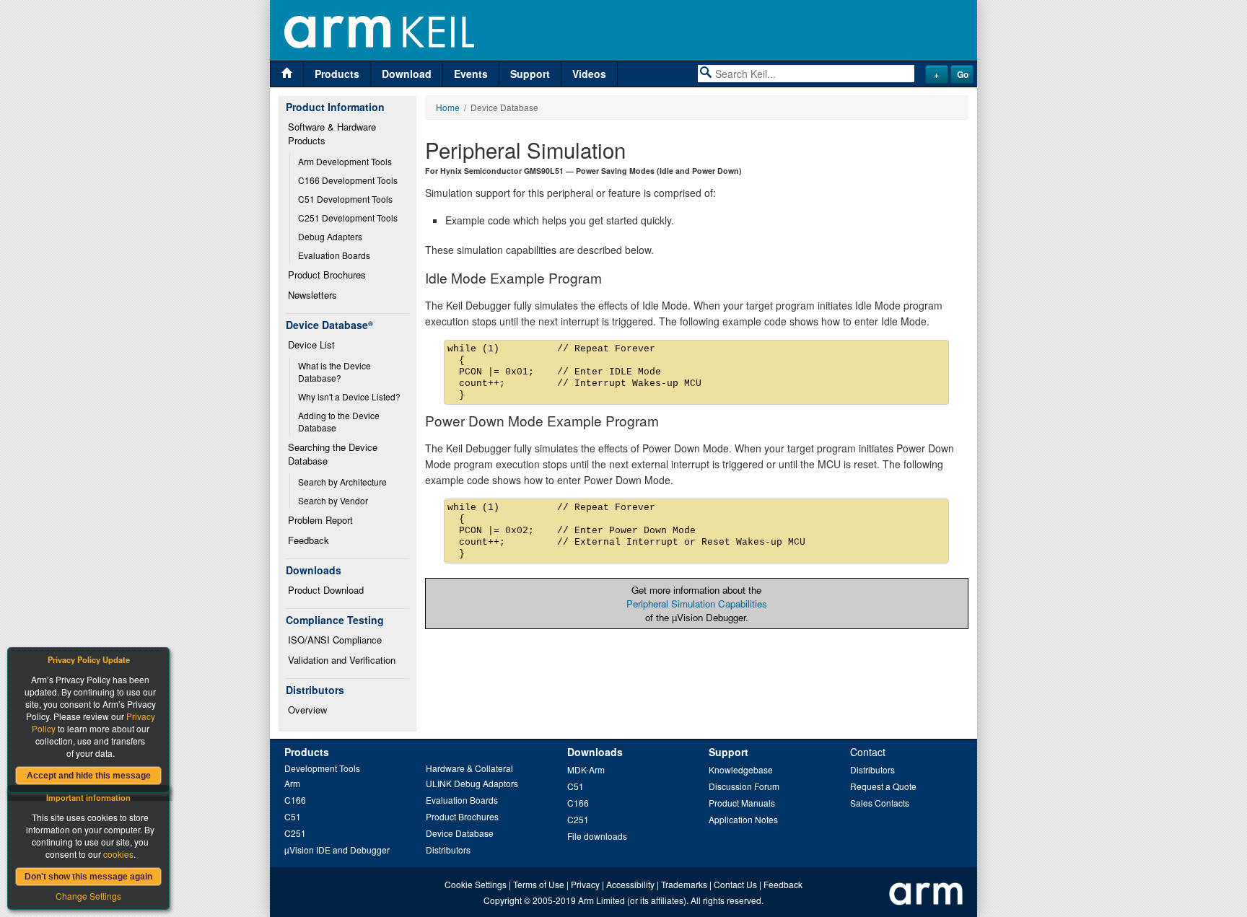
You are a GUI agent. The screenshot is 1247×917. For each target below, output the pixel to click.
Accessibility (630, 884)
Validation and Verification (341, 660)
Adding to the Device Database (340, 421)
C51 (292, 816)
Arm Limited (601, 900)
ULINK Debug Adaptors (472, 783)
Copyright (503, 900)
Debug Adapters (330, 236)
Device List (311, 344)
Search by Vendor (333, 500)
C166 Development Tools (348, 180)
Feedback (308, 540)
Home (448, 107)
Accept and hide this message (89, 776)
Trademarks (684, 884)
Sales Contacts (879, 803)
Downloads (595, 752)
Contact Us (735, 884)
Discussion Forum (744, 786)
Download (407, 73)
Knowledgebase (741, 769)
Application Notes (743, 819)
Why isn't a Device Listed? (349, 396)
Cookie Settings (476, 884)
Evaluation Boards (334, 255)
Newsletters (312, 295)
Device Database (460, 833)
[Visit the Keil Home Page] (287, 74)
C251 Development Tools (348, 217)
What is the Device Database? (335, 371)
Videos (589, 73)
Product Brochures (327, 274)
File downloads (597, 836)
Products (337, 73)
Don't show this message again (88, 877)
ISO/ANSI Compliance (335, 639)
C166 (295, 800)
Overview (307, 709)
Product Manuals (742, 803)
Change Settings (88, 896)
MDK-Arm (586, 769)
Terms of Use (538, 884)
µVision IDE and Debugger (337, 849)
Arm (292, 783)
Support (530, 73)
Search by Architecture (342, 481)
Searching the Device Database (334, 454)
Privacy (585, 884)
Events (471, 73)
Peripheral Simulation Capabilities (696, 603)
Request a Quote (883, 786)
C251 (295, 833)
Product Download (326, 590)
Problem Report (320, 520)
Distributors (448, 849)
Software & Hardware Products (333, 133)
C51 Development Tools (345, 199)
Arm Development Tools (345, 161)
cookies (118, 854)
